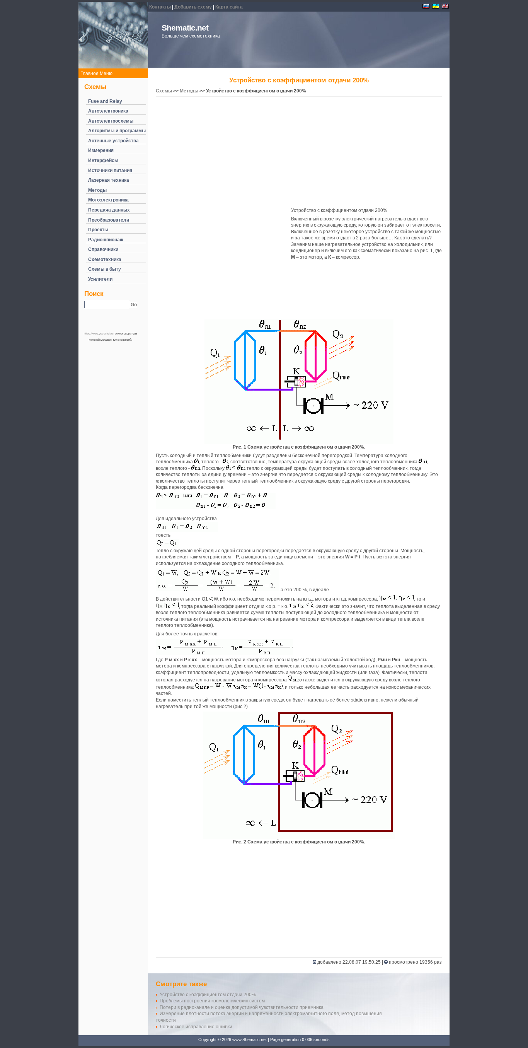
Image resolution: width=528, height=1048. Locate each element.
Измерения (101, 150)
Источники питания (110, 170)
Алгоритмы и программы (117, 130)
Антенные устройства (113, 140)
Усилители (100, 279)
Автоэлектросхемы (110, 121)
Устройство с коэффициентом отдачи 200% (208, 994)
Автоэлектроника (108, 111)
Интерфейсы (103, 160)
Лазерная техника (108, 180)
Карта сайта (229, 7)
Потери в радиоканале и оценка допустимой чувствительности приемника (242, 1007)
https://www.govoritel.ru (98, 333)
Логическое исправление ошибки (196, 1026)
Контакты (160, 7)
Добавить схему (193, 7)
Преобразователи (108, 220)
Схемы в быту (104, 269)
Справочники (103, 249)
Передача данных (109, 210)
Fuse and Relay (105, 101)
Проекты (98, 229)
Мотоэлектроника (108, 200)
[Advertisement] (299, 153)
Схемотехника (104, 259)
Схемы (164, 91)
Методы (97, 190)
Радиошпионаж (105, 239)
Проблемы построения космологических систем (212, 1001)
